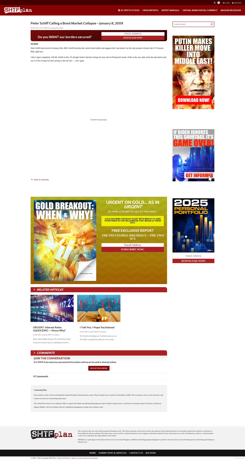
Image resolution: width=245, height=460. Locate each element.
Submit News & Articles (113, 453)
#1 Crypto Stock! (129, 10)
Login (227, 3)
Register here (98, 368)
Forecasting (51, 28)
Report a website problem (80, 458)
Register (237, 3)
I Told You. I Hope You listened (97, 327)
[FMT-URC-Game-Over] (193, 180)
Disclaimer (94, 458)
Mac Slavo (36, 28)
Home (92, 453)
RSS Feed (151, 453)
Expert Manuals (170, 10)
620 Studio (66, 458)
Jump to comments (41, 179)
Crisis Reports (150, 10)
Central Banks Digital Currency (199, 10)
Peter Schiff (59, 28)
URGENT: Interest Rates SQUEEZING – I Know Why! (49, 329)
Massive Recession (231, 10)
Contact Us (136, 453)
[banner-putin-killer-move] (193, 108)
